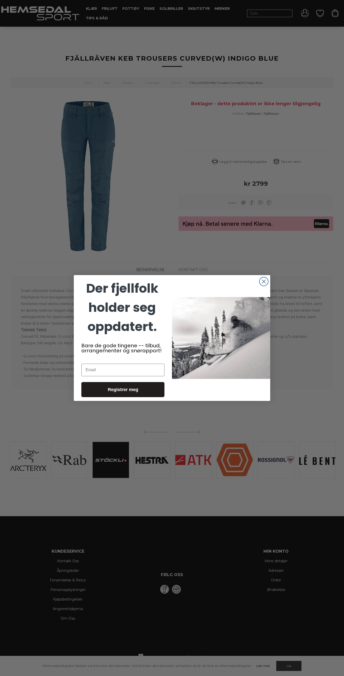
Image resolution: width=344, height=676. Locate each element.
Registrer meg (123, 389)
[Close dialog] (263, 281)
